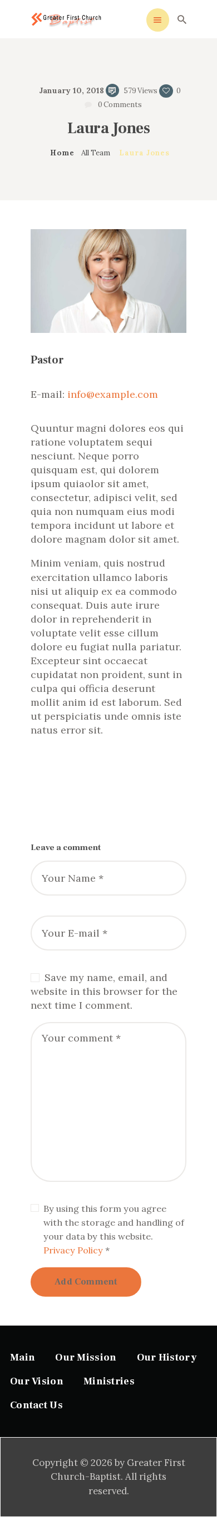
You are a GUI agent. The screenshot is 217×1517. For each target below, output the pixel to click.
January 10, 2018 (71, 90)
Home (62, 153)
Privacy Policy (73, 1250)
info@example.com (112, 394)
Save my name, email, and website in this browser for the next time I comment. (104, 991)
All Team (95, 153)
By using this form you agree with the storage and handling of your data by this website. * (113, 1229)
